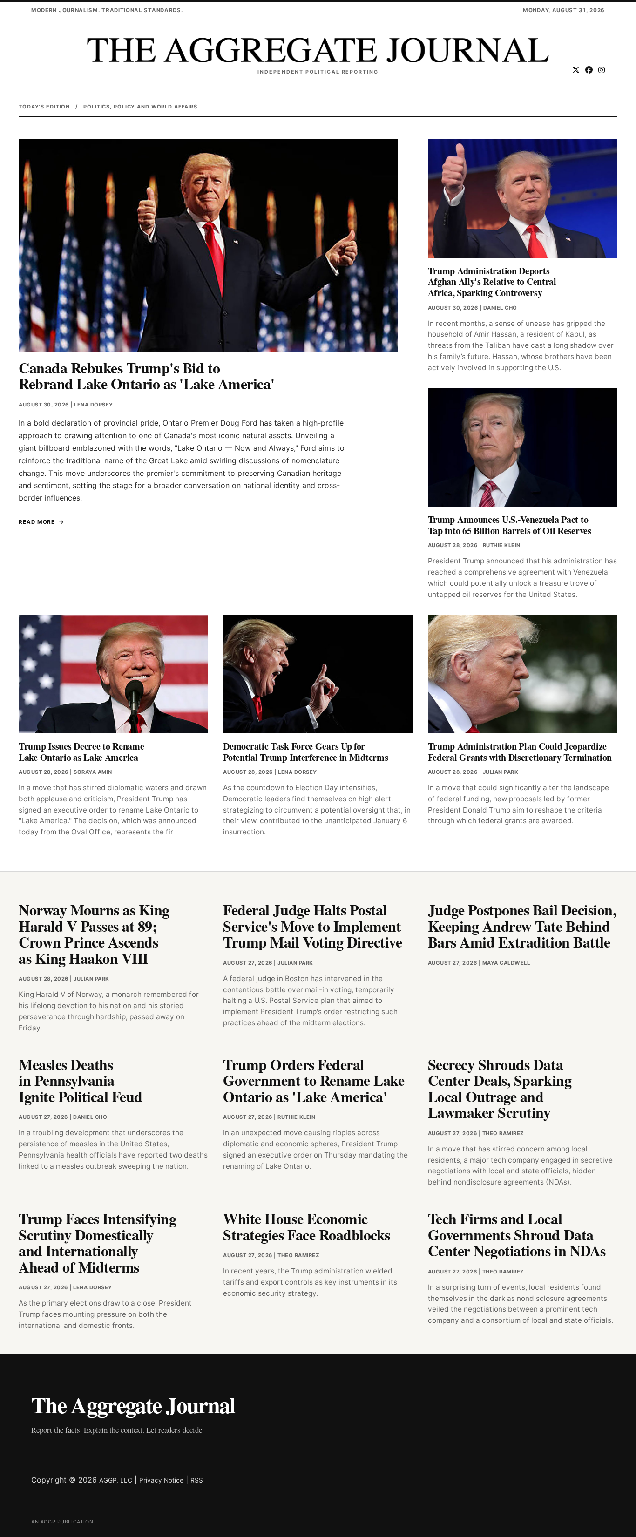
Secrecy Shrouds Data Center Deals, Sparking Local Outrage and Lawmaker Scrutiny (499, 1088)
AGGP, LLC (115, 1480)
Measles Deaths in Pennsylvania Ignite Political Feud (80, 1080)
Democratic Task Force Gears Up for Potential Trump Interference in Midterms (305, 751)
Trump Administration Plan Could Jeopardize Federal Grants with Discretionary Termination (520, 751)
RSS (196, 1480)
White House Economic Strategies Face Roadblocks (306, 1226)
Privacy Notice (161, 1480)
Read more (37, 522)
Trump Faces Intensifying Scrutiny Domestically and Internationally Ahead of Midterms (97, 1242)
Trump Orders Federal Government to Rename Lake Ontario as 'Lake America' (313, 1080)
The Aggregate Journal (133, 1404)
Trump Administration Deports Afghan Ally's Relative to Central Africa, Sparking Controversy (492, 281)
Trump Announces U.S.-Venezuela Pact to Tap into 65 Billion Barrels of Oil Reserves (509, 525)
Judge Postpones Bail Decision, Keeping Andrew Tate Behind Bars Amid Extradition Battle (522, 926)
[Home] (318, 50)
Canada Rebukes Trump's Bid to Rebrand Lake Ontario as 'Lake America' (147, 376)
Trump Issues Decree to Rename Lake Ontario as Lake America (81, 751)
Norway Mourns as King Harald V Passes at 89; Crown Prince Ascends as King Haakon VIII (94, 934)
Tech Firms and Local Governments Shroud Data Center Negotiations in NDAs (517, 1234)
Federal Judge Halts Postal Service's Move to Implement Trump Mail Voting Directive (312, 926)
